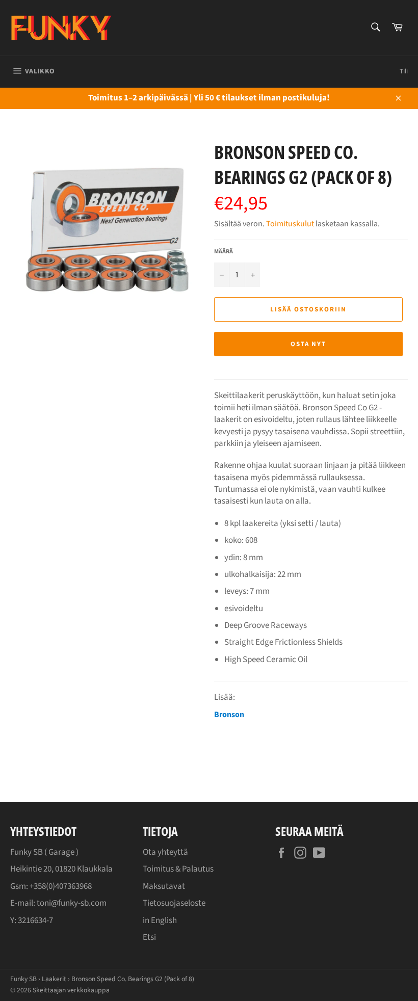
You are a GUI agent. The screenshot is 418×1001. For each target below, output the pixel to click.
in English (160, 920)
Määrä (223, 252)
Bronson (229, 714)
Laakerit (54, 979)
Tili (404, 71)
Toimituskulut (290, 223)
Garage (61, 852)
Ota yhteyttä (165, 852)
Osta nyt (309, 344)
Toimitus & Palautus (178, 869)
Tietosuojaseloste (174, 903)
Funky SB (23, 979)
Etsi (149, 937)
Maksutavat (164, 886)
